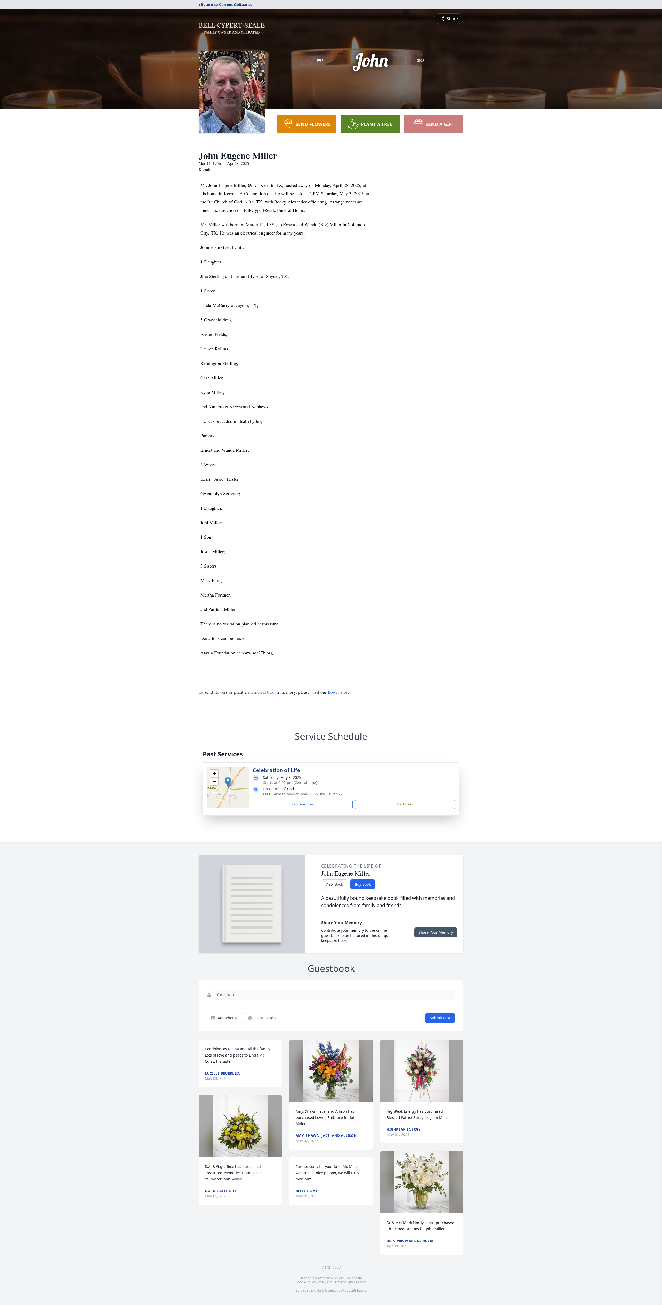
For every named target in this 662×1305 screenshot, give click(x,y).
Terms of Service (345, 1282)
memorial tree (261, 692)
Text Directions (302, 804)
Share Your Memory (436, 932)
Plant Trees (405, 804)
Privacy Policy (316, 1282)
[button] (228, 782)
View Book (334, 884)
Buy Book (363, 884)
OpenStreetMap (336, 1290)
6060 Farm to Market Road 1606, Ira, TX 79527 (302, 793)
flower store (339, 692)
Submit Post (440, 1017)
